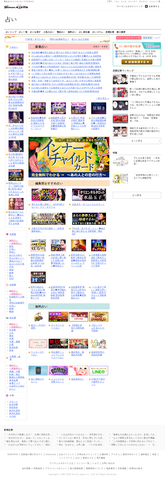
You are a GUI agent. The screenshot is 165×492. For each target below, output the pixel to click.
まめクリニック (66, 454)
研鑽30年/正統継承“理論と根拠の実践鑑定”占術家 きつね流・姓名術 (38, 260)
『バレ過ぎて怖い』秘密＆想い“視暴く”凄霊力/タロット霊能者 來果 (98, 292)
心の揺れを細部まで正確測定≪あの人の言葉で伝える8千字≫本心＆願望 (66, 88)
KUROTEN (13, 454)
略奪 (11, 273)
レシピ (124, 1)
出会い (12, 305)
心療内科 (104, 454)
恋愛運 (13, 234)
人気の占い (48, 31)
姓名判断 (13, 404)
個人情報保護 (76, 468)
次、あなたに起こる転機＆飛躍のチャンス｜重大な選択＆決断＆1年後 (16, 131)
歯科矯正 (145, 454)
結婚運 (13, 284)
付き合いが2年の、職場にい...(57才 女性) (137, 51)
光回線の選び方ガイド (32, 454)
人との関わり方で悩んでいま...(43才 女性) (137, 56)
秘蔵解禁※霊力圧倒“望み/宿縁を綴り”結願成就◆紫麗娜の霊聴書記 (58, 123)
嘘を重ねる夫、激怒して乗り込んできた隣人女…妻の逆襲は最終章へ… (41, 441)
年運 (11, 338)
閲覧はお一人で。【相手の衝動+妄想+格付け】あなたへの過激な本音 (16, 189)
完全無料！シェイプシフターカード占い (57, 355)
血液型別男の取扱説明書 (97, 353)
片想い (12, 249)
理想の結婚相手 (16, 303)
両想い (12, 252)
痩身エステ (88, 458)
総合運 (13, 318)
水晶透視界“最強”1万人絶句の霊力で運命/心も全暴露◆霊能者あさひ (78, 292)
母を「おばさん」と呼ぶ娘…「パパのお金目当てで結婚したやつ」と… (94, 444)
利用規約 (38, 468)
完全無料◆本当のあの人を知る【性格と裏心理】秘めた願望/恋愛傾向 (65, 63)
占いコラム (97, 31)
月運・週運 (14, 341)
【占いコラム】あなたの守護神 (97, 328)
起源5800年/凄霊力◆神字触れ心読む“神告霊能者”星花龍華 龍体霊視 (58, 292)
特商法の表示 (135, 468)
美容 (154, 454)
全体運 (12, 330)
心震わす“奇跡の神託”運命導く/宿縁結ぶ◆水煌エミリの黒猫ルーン (78, 123)
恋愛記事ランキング (123, 70)
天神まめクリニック (87, 454)
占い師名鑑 (84, 31)
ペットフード (65, 458)
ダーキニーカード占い (57, 326)
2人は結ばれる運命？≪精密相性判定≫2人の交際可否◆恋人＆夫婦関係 (66, 56)
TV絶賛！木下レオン (35, 39)
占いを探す (35, 31)
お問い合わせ (108, 463)
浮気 (11, 267)
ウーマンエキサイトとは (61, 463)
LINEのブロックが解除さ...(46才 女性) (135, 54)
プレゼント (143, 1)
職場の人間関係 (16, 377)
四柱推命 (13, 407)
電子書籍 (101, 458)
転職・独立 (14, 374)
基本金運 (13, 380)
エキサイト (154, 6)
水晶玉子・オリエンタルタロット (88, 204)
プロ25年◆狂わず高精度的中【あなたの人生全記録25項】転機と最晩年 (66, 66)
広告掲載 (122, 468)
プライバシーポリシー (56, 468)
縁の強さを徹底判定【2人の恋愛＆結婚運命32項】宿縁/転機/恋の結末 (16, 102)
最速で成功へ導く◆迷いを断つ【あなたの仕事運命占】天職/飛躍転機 (65, 70)
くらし (117, 1)
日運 (11, 344)
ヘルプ (157, 38)
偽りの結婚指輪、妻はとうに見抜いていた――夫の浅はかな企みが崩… (94, 441)
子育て (109, 1)
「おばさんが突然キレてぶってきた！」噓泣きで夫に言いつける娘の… (41, 444)
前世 (11, 350)
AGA (77, 458)
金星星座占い (77, 379)
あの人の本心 (15, 255)
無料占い (72, 31)
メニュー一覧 (155, 1)
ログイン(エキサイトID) (129, 38)
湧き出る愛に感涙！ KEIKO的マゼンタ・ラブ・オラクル (48, 205)
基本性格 (13, 347)
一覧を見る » (102, 98)
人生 (11, 333)
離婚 (11, 311)
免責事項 (110, 468)
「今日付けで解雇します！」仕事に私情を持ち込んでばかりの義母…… (41, 434)
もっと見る (136, 140)
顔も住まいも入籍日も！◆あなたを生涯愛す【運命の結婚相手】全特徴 (16, 218)
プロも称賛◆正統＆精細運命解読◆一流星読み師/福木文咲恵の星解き (98, 123)
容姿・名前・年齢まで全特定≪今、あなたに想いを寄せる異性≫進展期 (66, 81)
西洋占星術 (14, 413)
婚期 (11, 308)
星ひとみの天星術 (80, 39)
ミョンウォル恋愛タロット (57, 380)
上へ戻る (136, 195)
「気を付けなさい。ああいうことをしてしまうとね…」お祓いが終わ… (41, 438)
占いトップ (11, 31)
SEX (11, 278)
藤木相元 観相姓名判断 (77, 353)
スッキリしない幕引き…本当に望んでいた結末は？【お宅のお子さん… (94, 438)
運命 (11, 335)
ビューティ (132, 1)
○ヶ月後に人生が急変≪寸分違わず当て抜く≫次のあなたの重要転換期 (16, 73)
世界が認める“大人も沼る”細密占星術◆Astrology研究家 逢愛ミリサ (38, 292)
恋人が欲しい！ (16, 258)
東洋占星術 (14, 410)
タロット (13, 401)
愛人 (11, 275)
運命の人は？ (15, 261)
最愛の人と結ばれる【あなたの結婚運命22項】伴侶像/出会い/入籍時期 (66, 77)
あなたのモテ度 (16, 264)
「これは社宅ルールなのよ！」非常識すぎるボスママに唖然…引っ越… (94, 434)
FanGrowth (51, 454)
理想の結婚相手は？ (59, 39)
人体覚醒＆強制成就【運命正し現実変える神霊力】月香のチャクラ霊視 (98, 260)
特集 (115, 152)
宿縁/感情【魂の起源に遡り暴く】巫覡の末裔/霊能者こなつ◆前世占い (58, 260)
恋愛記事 (110, 31)
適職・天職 (14, 371)
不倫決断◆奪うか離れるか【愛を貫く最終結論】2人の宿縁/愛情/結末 (65, 91)
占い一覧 (23, 31)
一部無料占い (15, 243)
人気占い (14, 47)
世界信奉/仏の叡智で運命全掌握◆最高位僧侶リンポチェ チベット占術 (78, 260)
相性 (11, 246)
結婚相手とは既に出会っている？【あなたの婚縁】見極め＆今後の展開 (66, 59)
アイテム (115, 454)
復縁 (11, 269)
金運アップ (14, 383)
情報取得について (94, 468)
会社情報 (26, 468)
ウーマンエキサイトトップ (130, 6)
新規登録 (147, 38)
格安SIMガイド (130, 454)
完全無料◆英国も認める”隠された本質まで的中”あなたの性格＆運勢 (64, 52)
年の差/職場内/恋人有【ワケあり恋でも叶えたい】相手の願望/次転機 (16, 160)
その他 (12, 416)
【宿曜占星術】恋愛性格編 (77, 328)
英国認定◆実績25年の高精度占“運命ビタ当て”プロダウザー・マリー (38, 123)
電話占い (61, 31)
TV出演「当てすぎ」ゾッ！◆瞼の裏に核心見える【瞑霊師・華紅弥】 (88, 231)
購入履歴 (121, 31)
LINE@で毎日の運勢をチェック (98, 382)
